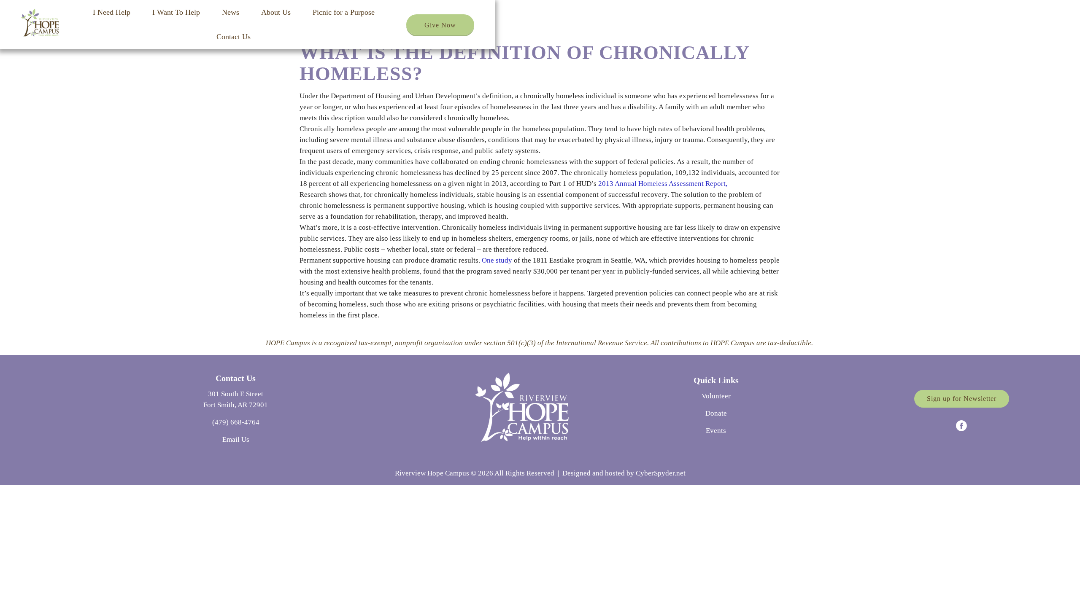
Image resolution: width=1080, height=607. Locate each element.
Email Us (235, 439)
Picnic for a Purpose (344, 12)
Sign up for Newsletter (961, 398)
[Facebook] (961, 425)
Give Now (440, 25)
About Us (276, 12)
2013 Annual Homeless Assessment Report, (662, 184)
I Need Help (111, 12)
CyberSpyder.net (661, 473)
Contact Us (233, 36)
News (230, 12)
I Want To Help (176, 12)
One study (498, 260)
